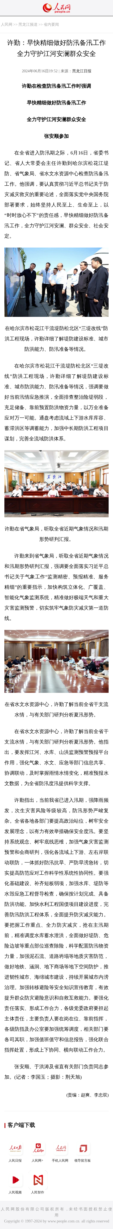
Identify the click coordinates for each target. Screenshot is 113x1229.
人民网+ (37, 1160)
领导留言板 (82, 1160)
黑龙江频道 (28, 24)
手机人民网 (60, 1160)
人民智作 (37, 1192)
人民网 (6, 24)
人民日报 (15, 1160)
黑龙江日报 (81, 71)
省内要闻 (51, 24)
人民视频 (15, 1192)
